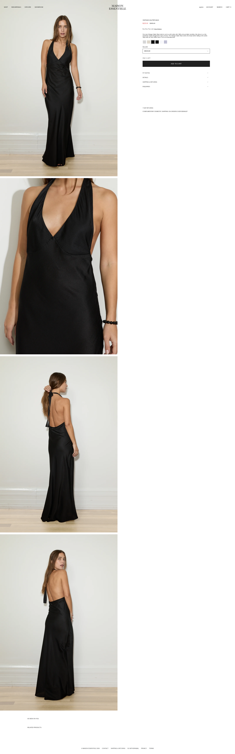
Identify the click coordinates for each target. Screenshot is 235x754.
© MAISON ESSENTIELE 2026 (90, 748)
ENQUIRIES (146, 86)
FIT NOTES (146, 73)
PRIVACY (144, 748)
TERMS (151, 748)
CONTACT (105, 748)
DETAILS (145, 77)
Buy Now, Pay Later (152, 29)
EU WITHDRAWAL (133, 748)
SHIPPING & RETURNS (150, 82)
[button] (6, 7)
